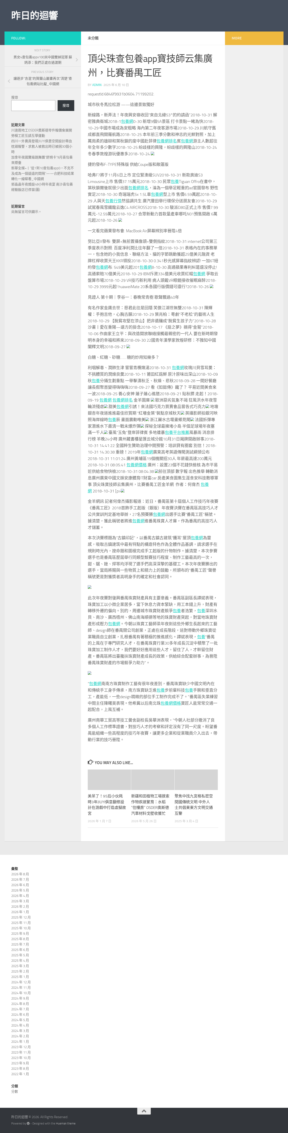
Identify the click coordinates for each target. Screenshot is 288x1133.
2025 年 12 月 (21, 917)
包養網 (127, 121)
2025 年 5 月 (20, 955)
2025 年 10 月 (21, 928)
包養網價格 (136, 465)
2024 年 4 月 (20, 1025)
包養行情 (113, 201)
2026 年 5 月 (20, 890)
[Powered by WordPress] (28, 1123)
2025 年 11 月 (21, 923)
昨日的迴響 (34, 15)
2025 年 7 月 (20, 944)
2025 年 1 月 (20, 977)
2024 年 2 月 (20, 1036)
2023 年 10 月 (21, 1058)
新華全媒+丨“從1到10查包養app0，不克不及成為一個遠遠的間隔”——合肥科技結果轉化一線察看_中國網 (42, 173)
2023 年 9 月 (20, 1063)
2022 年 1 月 (20, 1074)
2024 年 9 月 (20, 998)
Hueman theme (66, 1123)
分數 (14, 1092)
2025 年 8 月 (20, 939)
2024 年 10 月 (21, 993)
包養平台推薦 (177, 432)
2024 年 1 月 (20, 1042)
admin (96, 85)
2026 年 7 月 (20, 880)
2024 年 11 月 (21, 988)
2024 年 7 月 (20, 1009)
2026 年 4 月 (20, 896)
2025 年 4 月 (20, 961)
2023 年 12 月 (21, 1047)
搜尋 (14, 97)
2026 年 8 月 (20, 874)
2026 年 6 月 (20, 885)
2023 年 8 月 (20, 1069)
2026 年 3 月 (20, 901)
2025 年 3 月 (20, 966)
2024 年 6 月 (20, 1015)
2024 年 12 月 (21, 982)
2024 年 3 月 (20, 1031)
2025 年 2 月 (20, 971)
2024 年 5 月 (20, 1020)
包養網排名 (167, 141)
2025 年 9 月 (20, 934)
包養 (175, 181)
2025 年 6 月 (20, 950)
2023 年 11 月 (21, 1052)
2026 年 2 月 (20, 907)
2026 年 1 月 (20, 912)
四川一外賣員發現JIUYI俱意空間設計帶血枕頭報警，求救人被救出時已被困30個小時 (41, 146)
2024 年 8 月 (20, 1004)
